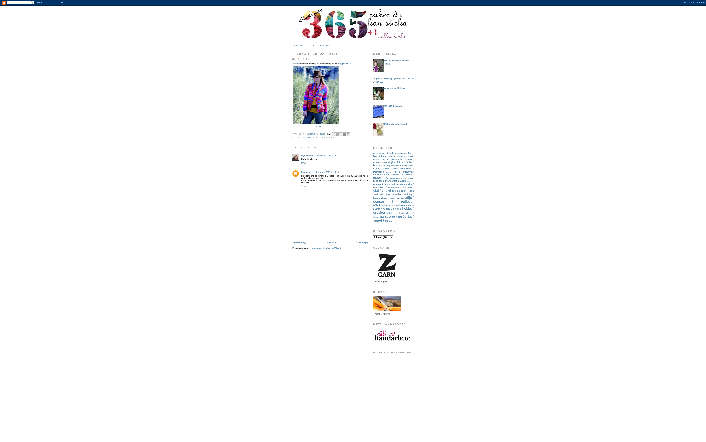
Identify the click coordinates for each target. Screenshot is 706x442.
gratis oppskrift (388, 166)
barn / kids (379, 156)
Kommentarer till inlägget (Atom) (325, 248)
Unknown (306, 172)
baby (411, 153)
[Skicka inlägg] (329, 134)
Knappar (310, 46)
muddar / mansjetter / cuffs (389, 181)
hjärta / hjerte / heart (385, 169)
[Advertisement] (391, 409)
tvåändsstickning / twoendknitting (390, 205)
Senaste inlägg (299, 242)
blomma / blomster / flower (400, 156)
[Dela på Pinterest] (348, 134)
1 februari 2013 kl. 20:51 (325, 155)
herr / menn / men (404, 165)
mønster (410, 181)
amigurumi (402, 153)
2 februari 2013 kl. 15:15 (327, 172)
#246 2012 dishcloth (392, 106)
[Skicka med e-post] (334, 134)
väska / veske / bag (391, 216)
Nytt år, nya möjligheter (394, 88)
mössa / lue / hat (384, 184)
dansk (384, 162)
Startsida (298, 46)
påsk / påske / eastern (389, 187)
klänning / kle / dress (386, 174)
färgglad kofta (344, 63)
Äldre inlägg (362, 242)
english (392, 162)
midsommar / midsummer (402, 178)
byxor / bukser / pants (385, 159)
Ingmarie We (307, 155)
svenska (400, 198)
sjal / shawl (382, 190)
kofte (402, 175)
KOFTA (318, 126)
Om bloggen (324, 46)
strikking (391, 198)
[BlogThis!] (337, 134)
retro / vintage (407, 187)
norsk (399, 184)
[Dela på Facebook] (344, 134)
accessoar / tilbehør (384, 153)
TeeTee (295, 63)
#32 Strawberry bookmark (395, 124)
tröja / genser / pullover (319, 138)
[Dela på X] (341, 134)
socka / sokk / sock (403, 190)
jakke (388, 172)
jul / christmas (404, 171)
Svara (303, 163)
